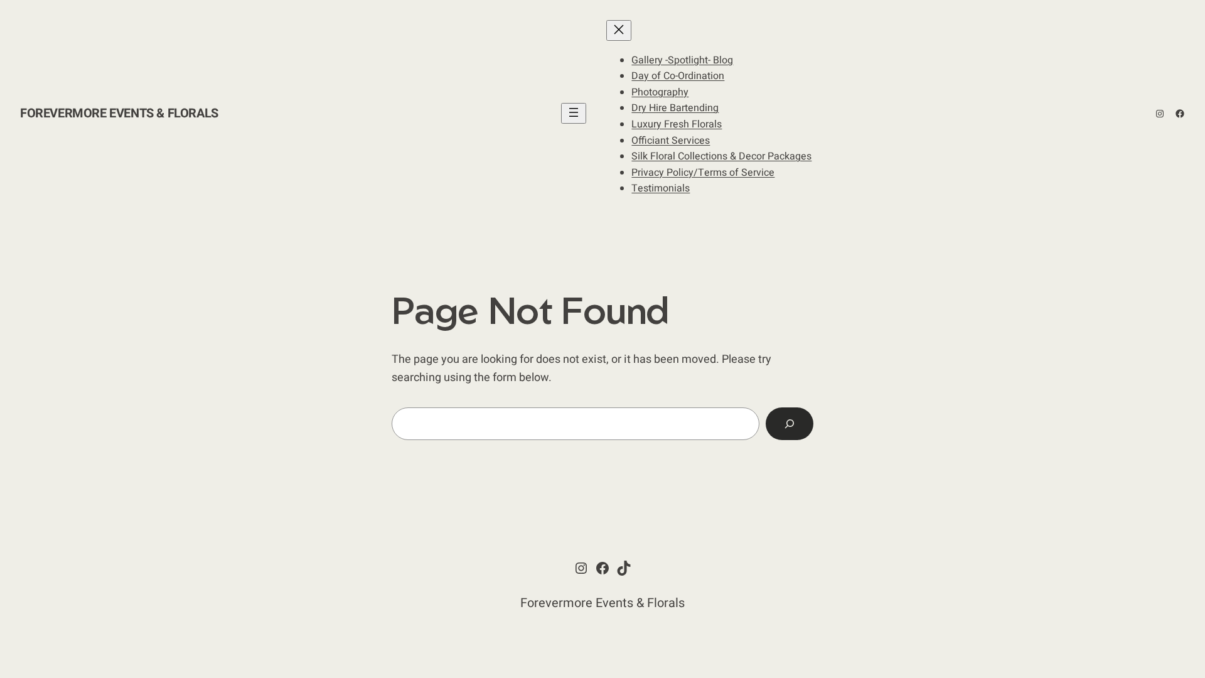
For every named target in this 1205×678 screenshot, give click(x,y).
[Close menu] (618, 30)
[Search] (789, 423)
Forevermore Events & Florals (119, 113)
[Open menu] (573, 113)
